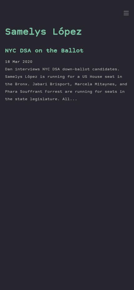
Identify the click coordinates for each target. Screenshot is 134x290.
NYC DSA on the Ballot (44, 51)
